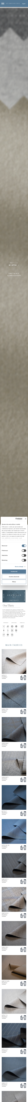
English (23, 3)
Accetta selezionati (14, 576)
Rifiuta (14, 581)
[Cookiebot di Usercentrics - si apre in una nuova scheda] (16, 519)
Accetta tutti (14, 571)
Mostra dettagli (19, 566)
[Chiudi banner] (25, 518)
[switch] (24, 550)
